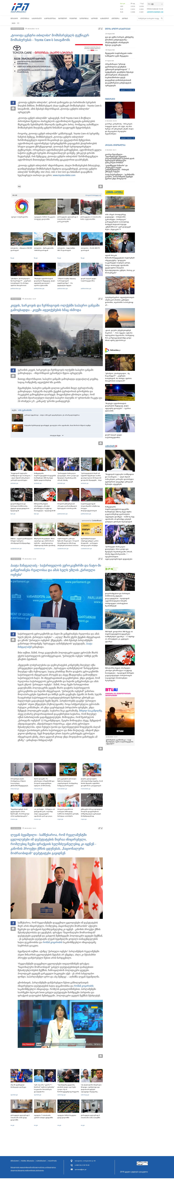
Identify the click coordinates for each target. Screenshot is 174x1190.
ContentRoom (97, 521)
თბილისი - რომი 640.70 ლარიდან (90, 249)
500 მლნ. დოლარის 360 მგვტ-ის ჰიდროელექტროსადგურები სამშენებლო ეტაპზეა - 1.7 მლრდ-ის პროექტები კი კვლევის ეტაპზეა (120, 636)
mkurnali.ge (15, 789)
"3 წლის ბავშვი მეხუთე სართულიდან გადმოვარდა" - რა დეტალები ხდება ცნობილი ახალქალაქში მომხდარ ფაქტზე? (67, 284)
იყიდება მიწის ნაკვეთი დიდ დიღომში (66, 1116)
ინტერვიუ (110, 99)
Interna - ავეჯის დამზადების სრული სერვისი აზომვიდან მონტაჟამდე (21, 541)
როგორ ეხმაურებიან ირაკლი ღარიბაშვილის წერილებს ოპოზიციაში (67, 506)
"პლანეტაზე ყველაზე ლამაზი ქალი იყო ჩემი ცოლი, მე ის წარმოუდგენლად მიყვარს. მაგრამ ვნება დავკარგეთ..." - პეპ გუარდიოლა (68, 1091)
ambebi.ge (14, 483)
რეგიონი (73, 18)
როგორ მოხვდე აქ (93, 195)
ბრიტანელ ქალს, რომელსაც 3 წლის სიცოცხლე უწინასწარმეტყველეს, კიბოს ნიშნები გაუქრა (19, 783)
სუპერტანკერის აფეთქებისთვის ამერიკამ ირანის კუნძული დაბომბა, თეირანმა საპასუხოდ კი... (119, 301)
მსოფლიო (62, 18)
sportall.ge (14, 1095)
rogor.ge (60, 819)
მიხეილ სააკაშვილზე (90, 710)
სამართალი (37, 18)
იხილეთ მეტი (55, 435)
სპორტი (94, 18)
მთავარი (14, 18)
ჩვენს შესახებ (27, 1161)
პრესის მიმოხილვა (115, 145)
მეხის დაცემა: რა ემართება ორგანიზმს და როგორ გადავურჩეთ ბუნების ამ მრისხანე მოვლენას (44, 783)
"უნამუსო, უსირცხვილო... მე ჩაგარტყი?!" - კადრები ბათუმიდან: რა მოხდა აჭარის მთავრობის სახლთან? (21, 283)
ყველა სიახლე (126, 90)
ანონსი (125, 18)
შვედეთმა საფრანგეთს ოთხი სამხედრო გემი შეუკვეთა (118, 54)
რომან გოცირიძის (52, 942)
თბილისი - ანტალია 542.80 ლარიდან (21, 249)
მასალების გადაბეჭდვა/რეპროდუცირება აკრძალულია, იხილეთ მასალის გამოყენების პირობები (33, 1168)
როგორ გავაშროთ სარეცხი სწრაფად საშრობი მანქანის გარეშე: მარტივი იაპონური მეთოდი (68, 813)
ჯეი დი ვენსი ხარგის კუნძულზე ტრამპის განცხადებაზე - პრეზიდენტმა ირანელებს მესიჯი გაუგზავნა (119, 41)
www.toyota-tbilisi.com (64, 175)
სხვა (13, 23)
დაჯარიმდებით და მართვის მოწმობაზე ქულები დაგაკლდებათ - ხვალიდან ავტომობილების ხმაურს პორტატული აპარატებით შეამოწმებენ (21, 510)
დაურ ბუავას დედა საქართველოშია (88, 280)
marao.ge (14, 819)
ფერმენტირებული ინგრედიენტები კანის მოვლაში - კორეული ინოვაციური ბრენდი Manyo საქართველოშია (90, 543)
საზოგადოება (50, 18)
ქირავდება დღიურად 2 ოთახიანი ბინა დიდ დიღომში (20, 1117)
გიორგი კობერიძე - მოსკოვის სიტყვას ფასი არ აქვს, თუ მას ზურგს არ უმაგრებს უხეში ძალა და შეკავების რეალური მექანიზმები (119, 129)
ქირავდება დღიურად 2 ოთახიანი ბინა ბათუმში (90, 1116)
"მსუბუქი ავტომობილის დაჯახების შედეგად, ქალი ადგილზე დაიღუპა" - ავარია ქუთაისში (44, 282)
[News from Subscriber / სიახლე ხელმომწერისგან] (20, 186)
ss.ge (12, 1125)
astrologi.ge (61, 1095)
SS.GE (14, 195)
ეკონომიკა (84, 18)
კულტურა (115, 18)
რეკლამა (52, 1161)
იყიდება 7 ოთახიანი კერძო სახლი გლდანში (43, 1116)
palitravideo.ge (16, 288)
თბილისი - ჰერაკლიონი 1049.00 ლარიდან (44, 249)
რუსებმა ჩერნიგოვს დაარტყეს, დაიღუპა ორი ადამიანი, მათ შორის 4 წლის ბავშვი (57, 425)
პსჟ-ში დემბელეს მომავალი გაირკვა (18, 1086)
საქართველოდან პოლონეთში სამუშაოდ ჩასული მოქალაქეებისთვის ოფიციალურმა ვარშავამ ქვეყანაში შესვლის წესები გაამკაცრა (91, 510)
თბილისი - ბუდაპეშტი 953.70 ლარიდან (66, 249)
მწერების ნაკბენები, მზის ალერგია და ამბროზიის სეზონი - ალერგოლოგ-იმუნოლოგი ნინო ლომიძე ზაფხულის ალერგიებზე (44, 543)
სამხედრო (104, 18)
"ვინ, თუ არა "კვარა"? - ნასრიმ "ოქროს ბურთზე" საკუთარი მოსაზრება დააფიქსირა (44, 1088)
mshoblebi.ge (62, 789)
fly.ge (12, 258)
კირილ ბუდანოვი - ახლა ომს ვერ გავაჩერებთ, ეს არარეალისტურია (52, 415)
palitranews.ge (62, 514)
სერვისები (41, 1161)
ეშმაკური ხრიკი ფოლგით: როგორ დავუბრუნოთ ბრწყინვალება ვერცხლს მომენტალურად (91, 812)
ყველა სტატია (126, 138)
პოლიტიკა (24, 18)
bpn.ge (122, 3)
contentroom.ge (16, 548)
